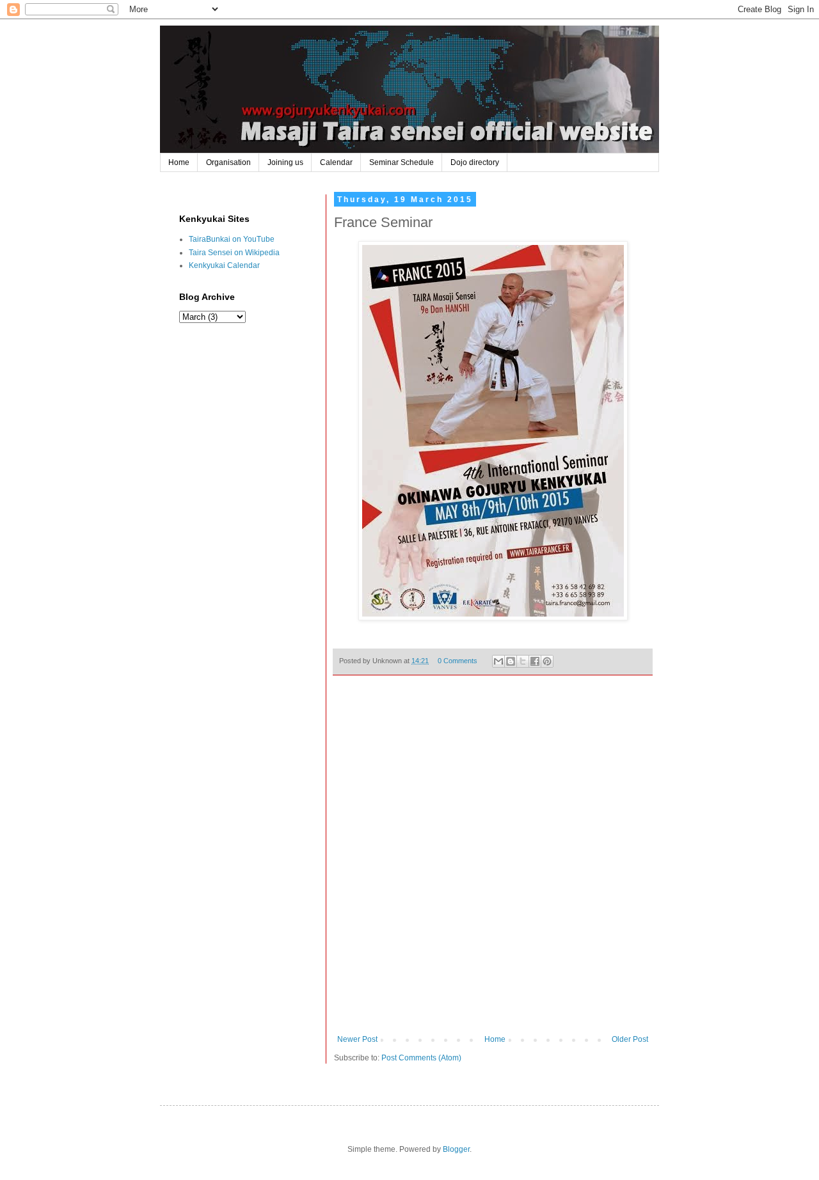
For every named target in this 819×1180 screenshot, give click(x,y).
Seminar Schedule (401, 162)
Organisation (228, 162)
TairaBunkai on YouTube (231, 239)
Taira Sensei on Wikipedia (234, 252)
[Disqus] (492, 864)
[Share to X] (522, 661)
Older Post (630, 1039)
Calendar (336, 162)
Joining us (285, 162)
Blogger (456, 1149)
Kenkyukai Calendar (224, 265)
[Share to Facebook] (535, 661)
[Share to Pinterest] (547, 661)
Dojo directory (474, 162)
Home (178, 162)
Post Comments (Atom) (421, 1057)
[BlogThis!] (510, 661)
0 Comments (457, 661)
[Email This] (498, 661)
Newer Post (357, 1039)
